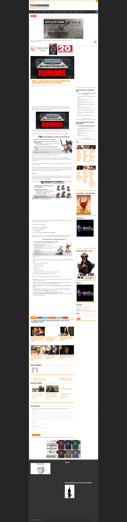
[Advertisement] (52, 96)
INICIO (31, 11)
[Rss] (86, 1)
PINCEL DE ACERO (46, 1)
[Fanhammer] (39, 6)
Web (33, 430)
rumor (62, 320)
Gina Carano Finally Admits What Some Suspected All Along (67, 357)
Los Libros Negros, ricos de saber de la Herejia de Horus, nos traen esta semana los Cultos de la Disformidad (56, 15)
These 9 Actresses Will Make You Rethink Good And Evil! (66, 338)
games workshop (42, 320)
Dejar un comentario (36, 85)
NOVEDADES (64, 11)
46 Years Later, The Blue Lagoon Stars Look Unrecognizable (51, 338)
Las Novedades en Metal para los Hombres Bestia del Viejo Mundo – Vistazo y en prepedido (65, 379)
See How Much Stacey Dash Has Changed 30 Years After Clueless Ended (85, 176)
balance (36, 40)
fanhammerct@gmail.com (86, 309)
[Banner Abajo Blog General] (63, 448)
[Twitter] (89, 1)
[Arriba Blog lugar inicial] (63, 28)
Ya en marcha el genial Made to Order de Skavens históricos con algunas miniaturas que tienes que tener (52, 396)
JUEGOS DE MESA (57, 11)
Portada (33, 40)
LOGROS (70, 11)
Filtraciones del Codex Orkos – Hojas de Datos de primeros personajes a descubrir (38, 395)
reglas (58, 320)
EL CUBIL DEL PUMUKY (34, 1)
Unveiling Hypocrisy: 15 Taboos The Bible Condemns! (51, 357)
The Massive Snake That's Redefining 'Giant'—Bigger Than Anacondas (86, 155)
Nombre (34, 422)
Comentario (34, 410)
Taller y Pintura (36, 11)
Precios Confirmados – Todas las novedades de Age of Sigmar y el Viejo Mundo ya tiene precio (40, 379)
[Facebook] (93, 520)
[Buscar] (97, 1)
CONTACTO (82, 11)
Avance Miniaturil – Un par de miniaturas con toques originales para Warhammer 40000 (66, 395)
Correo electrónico (36, 426)
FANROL (40, 1)
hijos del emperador (51, 320)
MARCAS (50, 11)
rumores (67, 320)
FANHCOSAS (44, 11)
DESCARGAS (76, 11)
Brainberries (38, 343)
